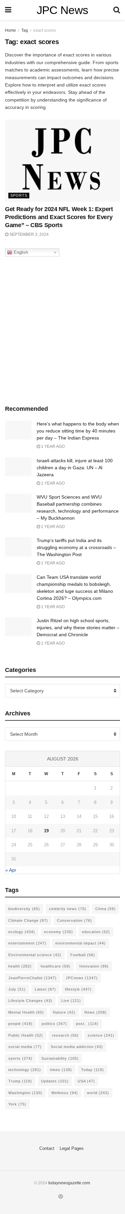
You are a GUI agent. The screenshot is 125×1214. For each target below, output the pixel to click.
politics (54, 1024)
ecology (21, 932)
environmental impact (80, 943)
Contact (46, 1148)
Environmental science (34, 955)
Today (92, 1070)
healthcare (55, 966)
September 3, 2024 (28, 234)
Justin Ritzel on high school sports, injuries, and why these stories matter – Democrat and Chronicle (78, 627)
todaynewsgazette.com (69, 1183)
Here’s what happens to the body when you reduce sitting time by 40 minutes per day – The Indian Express (78, 431)
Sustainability (60, 1058)
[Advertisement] (62, 329)
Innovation (94, 966)
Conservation (74, 920)
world (98, 1093)
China (105, 909)
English (20, 251)
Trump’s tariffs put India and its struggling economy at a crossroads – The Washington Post (76, 547)
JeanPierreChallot (32, 978)
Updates (55, 1081)
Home (10, 30)
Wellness (64, 1093)
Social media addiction (77, 1047)
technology (24, 1070)
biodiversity (24, 909)
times (61, 1070)
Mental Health (26, 1012)
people (20, 1024)
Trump (20, 1081)
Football (82, 955)
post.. (87, 1024)
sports (20, 1058)
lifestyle (78, 989)
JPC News (62, 10)
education (96, 932)
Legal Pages (72, 1148)
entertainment (27, 943)
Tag (24, 30)
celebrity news (67, 909)
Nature (64, 1012)
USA (86, 1081)
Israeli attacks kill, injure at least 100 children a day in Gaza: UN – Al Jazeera (75, 467)
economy (58, 932)
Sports (18, 195)
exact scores (44, 30)
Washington (25, 1093)
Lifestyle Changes (30, 1001)
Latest (45, 989)
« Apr (10, 870)
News (95, 1012)
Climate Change (28, 920)
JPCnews (82, 978)
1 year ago (52, 446)
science (101, 1035)
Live (71, 1001)
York (17, 1104)
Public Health (25, 1035)
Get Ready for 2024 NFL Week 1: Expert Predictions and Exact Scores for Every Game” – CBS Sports (59, 217)
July (17, 989)
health (20, 966)
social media (25, 1047)
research (65, 1035)
